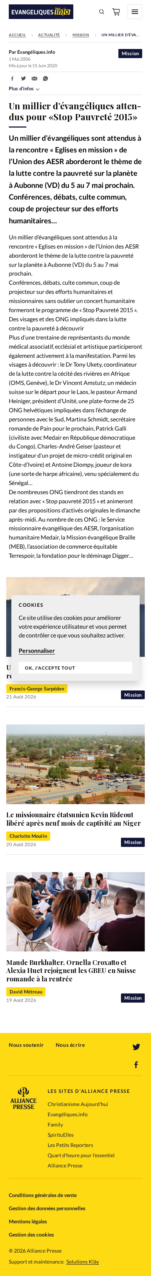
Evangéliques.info (68, 1114)
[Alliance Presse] (23, 1106)
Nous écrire (70, 1045)
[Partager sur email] (34, 78)
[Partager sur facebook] (12, 78)
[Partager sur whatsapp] (45, 78)
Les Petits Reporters (70, 1145)
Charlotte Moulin (28, 836)
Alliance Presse (65, 1165)
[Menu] (135, 11)
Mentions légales (28, 1221)
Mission (81, 35)
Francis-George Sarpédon (37, 689)
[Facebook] (136, 1065)
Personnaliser (37, 650)
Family (55, 1124)
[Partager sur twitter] (23, 78)
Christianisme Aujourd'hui (78, 1104)
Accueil (17, 35)
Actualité (49, 35)
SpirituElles (61, 1135)
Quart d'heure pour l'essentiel (81, 1155)
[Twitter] (136, 1047)
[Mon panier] (116, 11)
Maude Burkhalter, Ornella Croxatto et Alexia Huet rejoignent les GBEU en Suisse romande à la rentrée (71, 970)
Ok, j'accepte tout (50, 668)
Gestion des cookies (31, 1234)
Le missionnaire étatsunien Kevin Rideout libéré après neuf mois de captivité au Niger (73, 819)
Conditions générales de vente (43, 1195)
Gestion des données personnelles (47, 1208)
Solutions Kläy (82, 1261)
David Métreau (26, 992)
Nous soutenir (26, 1045)
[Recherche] (101, 11)
